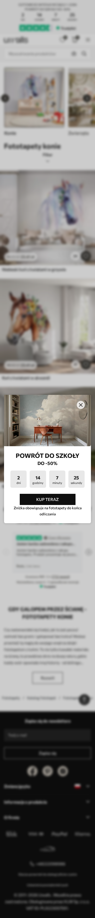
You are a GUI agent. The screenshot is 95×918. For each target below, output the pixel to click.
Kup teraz (47, 499)
